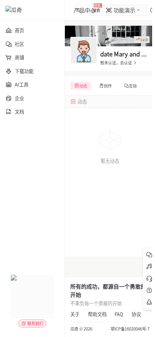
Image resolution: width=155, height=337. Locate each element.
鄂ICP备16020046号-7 (130, 329)
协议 (136, 314)
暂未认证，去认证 (116, 62)
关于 (75, 314)
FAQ (119, 314)
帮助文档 (97, 314)
